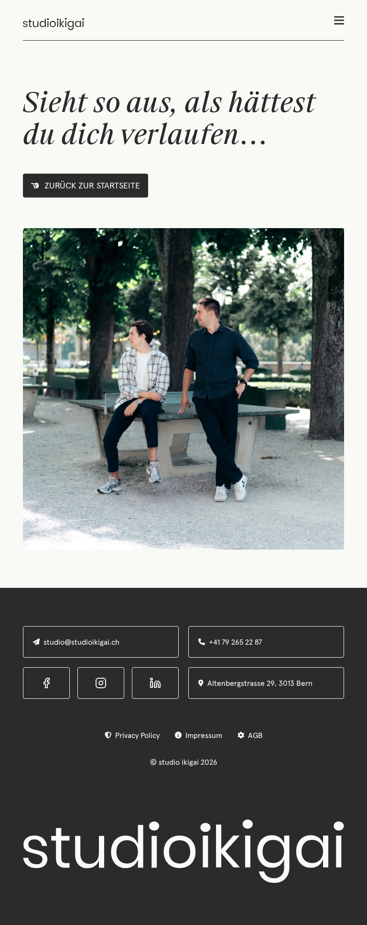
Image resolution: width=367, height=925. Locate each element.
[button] (339, 24)
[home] (53, 24)
